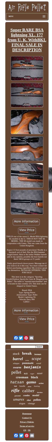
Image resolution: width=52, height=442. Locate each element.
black (34, 377)
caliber (28, 390)
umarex (18, 399)
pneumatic (28, 363)
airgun (22, 403)
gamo (31, 382)
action (41, 383)
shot (29, 400)
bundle (22, 386)
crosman (22, 377)
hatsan (17, 382)
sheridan (40, 392)
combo (26, 395)
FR (29, 430)
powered (18, 396)
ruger (32, 374)
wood (38, 363)
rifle (15, 390)
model (35, 395)
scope (36, 358)
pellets (37, 399)
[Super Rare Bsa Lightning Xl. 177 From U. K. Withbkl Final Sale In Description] (27, 68)
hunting (37, 386)
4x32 (26, 374)
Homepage (27, 414)
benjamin (32, 367)
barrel (18, 359)
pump (27, 360)
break (27, 353)
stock (16, 353)
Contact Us (27, 418)
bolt (15, 386)
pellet (16, 372)
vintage (31, 403)
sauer (40, 373)
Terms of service (27, 426)
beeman (37, 354)
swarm (17, 367)
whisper (16, 363)
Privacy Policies (27, 422)
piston (29, 386)
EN (24, 430)
